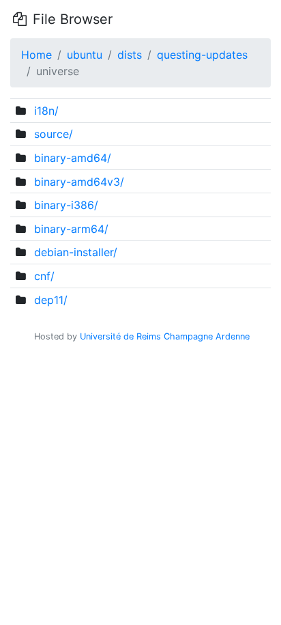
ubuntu (84, 54)
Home (36, 54)
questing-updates (202, 54)
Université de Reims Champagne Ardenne (165, 336)
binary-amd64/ (72, 158)
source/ (53, 134)
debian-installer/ (75, 252)
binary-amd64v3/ (79, 182)
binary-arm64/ (71, 229)
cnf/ (44, 276)
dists (129, 54)
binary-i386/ (66, 205)
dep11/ (51, 300)
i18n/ (46, 110)
